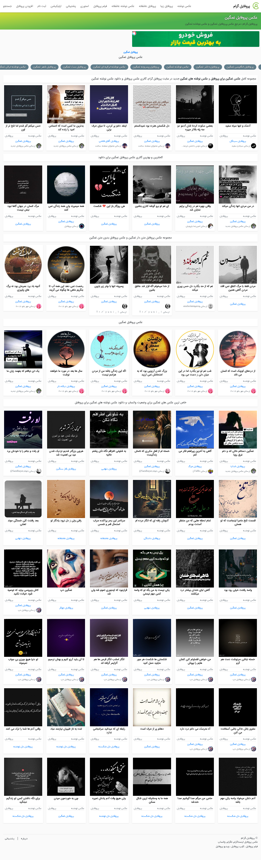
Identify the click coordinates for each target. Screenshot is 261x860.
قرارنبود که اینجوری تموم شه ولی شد (109, 592)
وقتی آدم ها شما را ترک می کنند (23, 729)
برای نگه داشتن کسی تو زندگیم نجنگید (23, 800)
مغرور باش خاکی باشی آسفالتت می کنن (238, 731)
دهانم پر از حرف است (152, 729)
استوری (84, 6)
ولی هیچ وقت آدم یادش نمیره (109, 798)
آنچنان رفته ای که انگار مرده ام (151, 520)
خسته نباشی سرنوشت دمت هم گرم (238, 661)
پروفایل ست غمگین (111, 67)
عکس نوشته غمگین (214, 67)
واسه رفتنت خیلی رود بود (238, 590)
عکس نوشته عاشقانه (123, 6)
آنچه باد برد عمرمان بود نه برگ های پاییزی (23, 288)
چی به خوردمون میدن (66, 798)
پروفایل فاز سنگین (66, 469)
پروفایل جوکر (66, 608)
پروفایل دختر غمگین (244, 67)
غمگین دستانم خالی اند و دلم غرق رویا (238, 453)
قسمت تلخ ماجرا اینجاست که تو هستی (237, 522)
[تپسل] (134, 33)
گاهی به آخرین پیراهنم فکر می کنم (195, 453)
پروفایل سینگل (238, 141)
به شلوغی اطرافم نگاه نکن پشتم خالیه (109, 453)
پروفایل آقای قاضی (109, 141)
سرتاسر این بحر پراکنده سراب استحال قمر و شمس (109, 522)
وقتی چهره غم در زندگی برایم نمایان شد (195, 208)
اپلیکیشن (56, 6)
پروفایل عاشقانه (147, 6)
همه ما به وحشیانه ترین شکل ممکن (152, 800)
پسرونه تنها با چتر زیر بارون (109, 286)
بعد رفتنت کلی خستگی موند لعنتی (23, 522)
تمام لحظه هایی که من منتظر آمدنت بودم (195, 522)
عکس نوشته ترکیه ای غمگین (146, 67)
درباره (24, 838)
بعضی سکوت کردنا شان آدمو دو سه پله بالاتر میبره (195, 128)
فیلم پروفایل (100, 6)
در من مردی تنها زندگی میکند (238, 206)
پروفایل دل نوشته (66, 746)
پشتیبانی (71, 6)
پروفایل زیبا (166, 6)
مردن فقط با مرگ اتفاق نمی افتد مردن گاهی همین (237, 288)
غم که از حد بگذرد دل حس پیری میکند (195, 288)
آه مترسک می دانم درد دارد (195, 729)
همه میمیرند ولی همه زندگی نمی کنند (66, 208)
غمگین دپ (66, 590)
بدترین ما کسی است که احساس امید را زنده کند (66, 128)
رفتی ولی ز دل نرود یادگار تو (66, 520)
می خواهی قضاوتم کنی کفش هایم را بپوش (195, 661)
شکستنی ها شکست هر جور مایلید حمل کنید (152, 661)
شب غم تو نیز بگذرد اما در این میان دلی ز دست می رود (194, 373)
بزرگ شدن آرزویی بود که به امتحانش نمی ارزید (152, 373)
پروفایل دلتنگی (152, 538)
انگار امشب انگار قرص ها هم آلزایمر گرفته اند (109, 661)
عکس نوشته (184, 6)
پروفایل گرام (241, 6)
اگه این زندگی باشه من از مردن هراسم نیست (109, 373)
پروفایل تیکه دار (66, 386)
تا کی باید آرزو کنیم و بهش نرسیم (66, 659)
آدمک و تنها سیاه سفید (237, 126)
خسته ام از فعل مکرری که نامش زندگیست (152, 453)
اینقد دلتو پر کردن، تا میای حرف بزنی (109, 128)
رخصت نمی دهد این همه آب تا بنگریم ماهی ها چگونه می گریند (66, 288)
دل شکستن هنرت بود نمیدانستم (151, 126)
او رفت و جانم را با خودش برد (23, 451)
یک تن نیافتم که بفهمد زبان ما (23, 371)
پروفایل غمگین (195, 141)
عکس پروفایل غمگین (241, 17)
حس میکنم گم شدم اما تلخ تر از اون (23, 128)
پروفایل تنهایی (109, 469)
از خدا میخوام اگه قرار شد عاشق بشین (152, 288)
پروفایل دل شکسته (108, 746)
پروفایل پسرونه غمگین (182, 67)
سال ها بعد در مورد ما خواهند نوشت (66, 373)
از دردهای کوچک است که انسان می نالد (238, 373)
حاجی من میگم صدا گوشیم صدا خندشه (195, 800)
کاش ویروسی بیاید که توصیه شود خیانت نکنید (23, 592)
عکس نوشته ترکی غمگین (48, 67)
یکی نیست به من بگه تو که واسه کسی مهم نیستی (152, 592)
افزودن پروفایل (24, 6)
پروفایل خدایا (238, 466)
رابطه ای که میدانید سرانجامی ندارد (109, 731)
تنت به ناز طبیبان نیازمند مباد (66, 729)
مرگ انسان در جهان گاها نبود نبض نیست (23, 208)
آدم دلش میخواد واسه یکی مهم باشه (237, 800)
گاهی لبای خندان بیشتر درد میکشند (195, 592)
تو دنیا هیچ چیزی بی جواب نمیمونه (23, 661)
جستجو (7, 6)
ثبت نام (42, 6)
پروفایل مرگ (195, 466)
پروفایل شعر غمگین (81, 67)
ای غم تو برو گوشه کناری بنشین (152, 206)
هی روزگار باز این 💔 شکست (109, 206)
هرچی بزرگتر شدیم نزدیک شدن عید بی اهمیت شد (66, 453)
